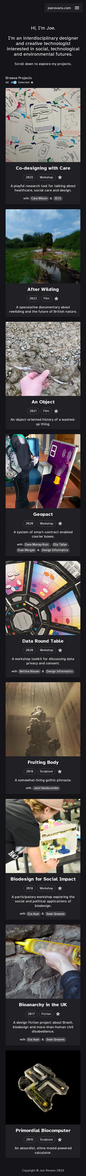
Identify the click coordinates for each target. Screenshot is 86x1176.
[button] (63, 8)
